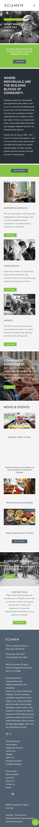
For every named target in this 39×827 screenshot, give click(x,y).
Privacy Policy (20, 815)
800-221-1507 (21, 657)
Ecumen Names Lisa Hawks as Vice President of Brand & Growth (19, 470)
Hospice (9, 754)
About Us (10, 757)
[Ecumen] (14, 5)
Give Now (10, 777)
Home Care (10, 751)
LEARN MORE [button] (19, 61)
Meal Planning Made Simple (19, 502)
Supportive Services (14, 748)
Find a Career (11, 771)
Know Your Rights (16, 724)
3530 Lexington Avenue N (17, 646)
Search (8, 787)
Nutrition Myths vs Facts (19, 437)
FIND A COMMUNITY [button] (19, 170)
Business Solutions (14, 761)
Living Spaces (11, 744)
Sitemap (9, 815)
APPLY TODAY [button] (19, 622)
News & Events (12, 774)
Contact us (10, 784)
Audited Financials (13, 764)
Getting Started (13, 741)
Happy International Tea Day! (19, 533)
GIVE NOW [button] (9, 576)
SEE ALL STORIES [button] (19, 541)
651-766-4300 (18, 654)
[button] (34, 5)
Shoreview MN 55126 (15, 649)
